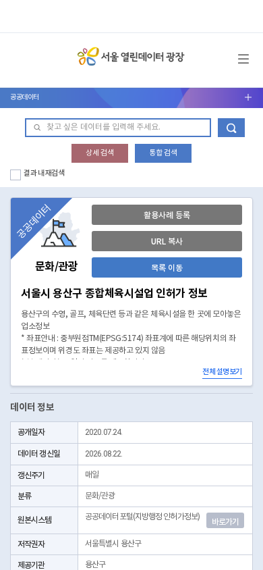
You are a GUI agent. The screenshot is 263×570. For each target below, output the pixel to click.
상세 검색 (100, 153)
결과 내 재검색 (44, 173)
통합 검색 (163, 153)
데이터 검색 (231, 127)
